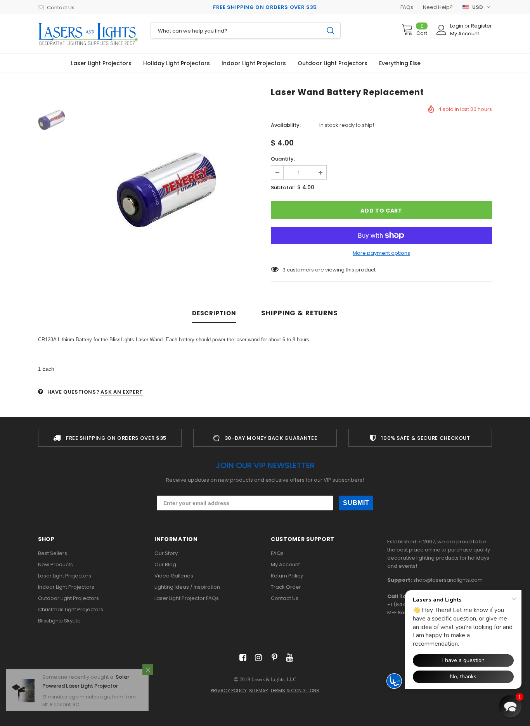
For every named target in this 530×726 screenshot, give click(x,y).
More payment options (381, 253)
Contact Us (60, 7)
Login (457, 25)
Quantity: (283, 158)
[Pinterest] (272, 658)
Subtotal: (283, 187)
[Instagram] (257, 658)
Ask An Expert (121, 392)
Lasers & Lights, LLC (273, 679)
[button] (510, 706)
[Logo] (88, 33)
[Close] (147, 677)
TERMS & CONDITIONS (294, 690)
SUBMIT (356, 503)
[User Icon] (441, 30)
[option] (166, 190)
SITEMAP (258, 690)
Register (481, 25)
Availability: (286, 125)
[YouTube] (288, 658)
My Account (464, 33)
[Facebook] (241, 658)
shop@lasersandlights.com (448, 580)
